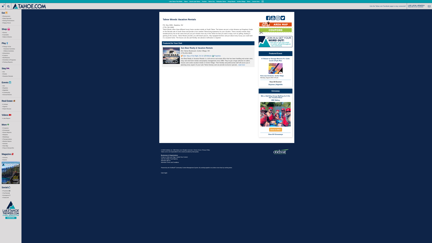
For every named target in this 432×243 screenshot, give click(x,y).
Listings (5, 104)
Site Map (5, 145)
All (4, 71)
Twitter (5, 197)
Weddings (6, 137)
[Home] (29, 6)
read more (241, 65)
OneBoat (172, 167)
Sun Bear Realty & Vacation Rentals (197, 48)
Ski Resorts (6, 57)
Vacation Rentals (8, 76)
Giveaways (6, 130)
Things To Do (7, 46)
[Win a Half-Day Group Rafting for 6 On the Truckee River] (275, 114)
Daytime (5, 88)
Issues (5, 159)
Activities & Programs (9, 60)
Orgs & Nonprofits (8, 148)
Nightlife (5, 90)
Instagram (6, 195)
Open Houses (7, 108)
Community (6, 92)
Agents (5, 106)
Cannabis (6, 34)
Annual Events (7, 94)
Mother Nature (7, 141)
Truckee (204, 1)
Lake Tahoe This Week (175, 1)
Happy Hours (7, 23)
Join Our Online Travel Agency (169, 159)
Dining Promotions (8, 20)
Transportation (7, 139)
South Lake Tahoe (194, 1)
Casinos (5, 55)
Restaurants (6, 16)
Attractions (6, 53)
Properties (217, 56)
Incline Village (241, 1)
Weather (5, 134)
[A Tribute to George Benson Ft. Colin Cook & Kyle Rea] (276, 68)
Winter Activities (9, 51)
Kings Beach (231, 1)
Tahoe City (211, 1)
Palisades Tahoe (221, 1)
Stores (5, 32)
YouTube (6, 193)
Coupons (6, 128)
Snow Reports (7, 132)
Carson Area (255, 1)
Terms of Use (197, 150)
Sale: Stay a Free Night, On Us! (193, 56)
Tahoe (186, 1)
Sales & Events (7, 37)
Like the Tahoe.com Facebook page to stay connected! (388, 6)
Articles (5, 143)
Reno (248, 1)
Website (209, 56)
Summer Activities (9, 49)
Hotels (5, 74)
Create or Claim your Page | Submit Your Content (174, 157)
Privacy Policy (206, 150)
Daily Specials (7, 18)
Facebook (6, 190)
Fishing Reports (8, 62)
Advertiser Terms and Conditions (170, 162)
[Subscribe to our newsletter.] (10, 210)
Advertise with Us (166, 160)
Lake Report (6, 118)
